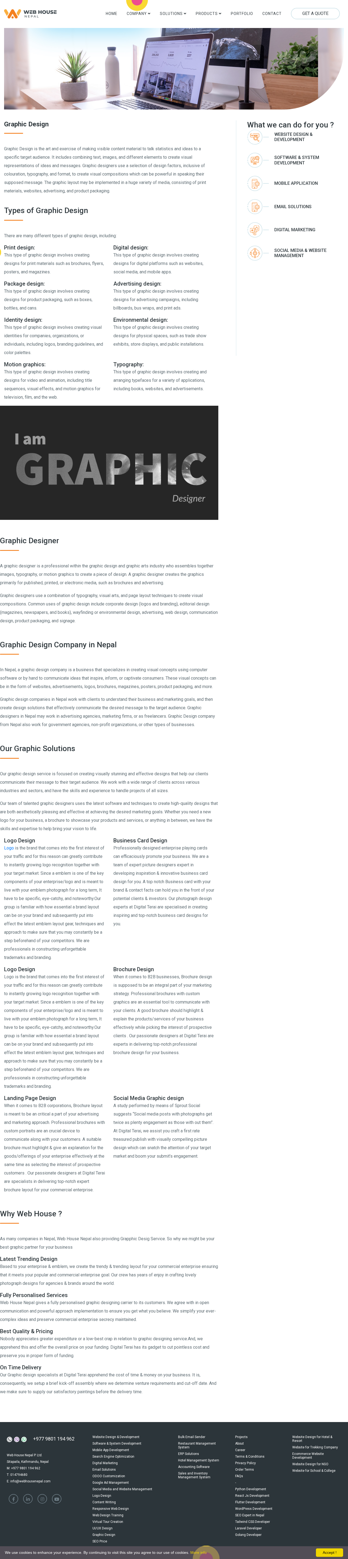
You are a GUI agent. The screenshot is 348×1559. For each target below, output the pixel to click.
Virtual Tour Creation (107, 1522)
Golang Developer (248, 1535)
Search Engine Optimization (113, 1456)
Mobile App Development (110, 1450)
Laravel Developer (248, 1528)
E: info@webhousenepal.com (29, 1481)
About (239, 1443)
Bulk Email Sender (191, 1437)
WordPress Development (253, 1509)
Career (240, 1450)
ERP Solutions (188, 1454)
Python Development (250, 1489)
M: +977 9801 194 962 (23, 1468)
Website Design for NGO (310, 1464)
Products (207, 13)
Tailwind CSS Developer (252, 1522)
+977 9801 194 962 (53, 1439)
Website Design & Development (115, 1437)
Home (111, 13)
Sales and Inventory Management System (194, 1475)
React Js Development (252, 1496)
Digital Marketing (105, 1463)
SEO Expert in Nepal (249, 1515)
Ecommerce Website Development (308, 1456)
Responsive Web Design (110, 1509)
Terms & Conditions (250, 1456)
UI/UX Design (102, 1528)
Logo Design (101, 1496)
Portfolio (242, 13)
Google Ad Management (110, 1483)
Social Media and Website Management (122, 1489)
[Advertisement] (295, 307)
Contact (272, 13)
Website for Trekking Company (315, 1447)
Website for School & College (313, 1471)
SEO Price (99, 1541)
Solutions (172, 13)
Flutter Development (250, 1502)
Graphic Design (103, 1535)
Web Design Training (107, 1515)
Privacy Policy (245, 1463)
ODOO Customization (108, 1476)
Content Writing (104, 1502)
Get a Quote (315, 13)
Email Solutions (104, 1469)
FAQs (239, 1476)
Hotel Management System (198, 1460)
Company (137, 13)
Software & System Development (116, 1443)
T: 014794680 (17, 1475)
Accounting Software (194, 1467)
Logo (9, 848)
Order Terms (244, 1469)
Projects (241, 1437)
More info (198, 1552)
